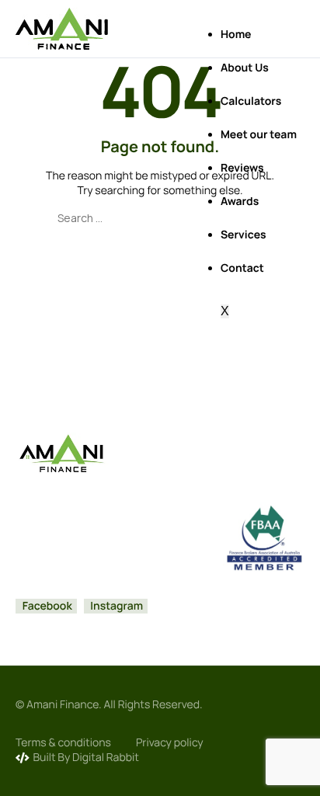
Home (236, 34)
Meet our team (259, 134)
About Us (245, 68)
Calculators (251, 101)
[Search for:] (160, 217)
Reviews (242, 168)
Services (243, 235)
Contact (242, 268)
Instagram (116, 606)
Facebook (46, 606)
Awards (240, 201)
